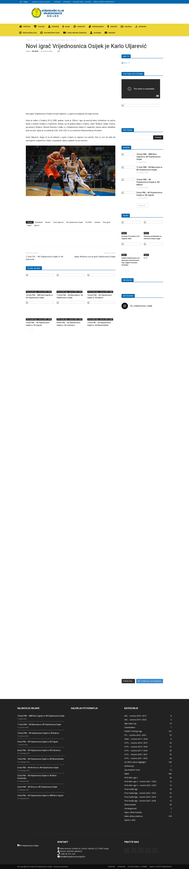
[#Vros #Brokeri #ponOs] (142, 409)
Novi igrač (106, 222)
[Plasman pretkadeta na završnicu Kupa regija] (153, 227)
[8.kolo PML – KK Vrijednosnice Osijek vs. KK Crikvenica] (71, 310)
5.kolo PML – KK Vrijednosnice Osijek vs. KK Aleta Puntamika (36, 777)
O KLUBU (41, 27)
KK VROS (89, 222)
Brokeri (48, 222)
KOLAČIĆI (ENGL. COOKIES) (82, 2)
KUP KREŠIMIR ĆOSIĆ (52, 33)
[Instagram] (157, 2)
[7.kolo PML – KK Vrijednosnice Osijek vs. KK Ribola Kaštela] (101, 310)
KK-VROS (35, 51)
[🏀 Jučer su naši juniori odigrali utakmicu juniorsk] (128, 358)
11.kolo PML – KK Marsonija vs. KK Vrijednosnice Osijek (39, 724)
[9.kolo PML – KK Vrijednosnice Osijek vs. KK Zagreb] (40, 310)
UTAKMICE (81, 27)
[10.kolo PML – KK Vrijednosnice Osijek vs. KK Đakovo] (101, 283)
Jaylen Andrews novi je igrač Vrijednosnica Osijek (94, 256)
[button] (168, 27)
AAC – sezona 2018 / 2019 (135, 716)
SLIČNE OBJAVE (33, 268)
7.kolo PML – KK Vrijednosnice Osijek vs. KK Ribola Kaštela (40, 759)
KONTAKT (57, 2)
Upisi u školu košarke (133, 812)
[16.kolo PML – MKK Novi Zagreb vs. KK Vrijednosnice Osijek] (40, 283)
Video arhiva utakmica (133, 816)
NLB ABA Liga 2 (131, 777)
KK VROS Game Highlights (135, 762)
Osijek (29, 225)
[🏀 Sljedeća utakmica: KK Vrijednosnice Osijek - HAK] (128, 421)
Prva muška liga (130, 789)
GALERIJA (128, 27)
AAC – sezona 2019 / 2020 (135, 719)
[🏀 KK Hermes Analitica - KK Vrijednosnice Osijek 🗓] (142, 659)
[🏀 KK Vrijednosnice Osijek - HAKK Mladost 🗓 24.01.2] (142, 327)
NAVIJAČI (113, 27)
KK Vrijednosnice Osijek (74, 222)
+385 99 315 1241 (67, 854)
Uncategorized (130, 808)
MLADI (67, 27)
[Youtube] (170, 2)
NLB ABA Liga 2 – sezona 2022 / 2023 (140, 785)
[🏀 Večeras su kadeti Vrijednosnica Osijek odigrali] (156, 572)
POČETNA (26, 27)
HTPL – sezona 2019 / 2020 (135, 746)
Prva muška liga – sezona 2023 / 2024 (140, 797)
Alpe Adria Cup (130, 723)
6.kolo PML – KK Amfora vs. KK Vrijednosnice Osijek (37, 768)
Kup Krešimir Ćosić (132, 770)
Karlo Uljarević (58, 222)
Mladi (124, 233)
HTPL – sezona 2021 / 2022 (135, 758)
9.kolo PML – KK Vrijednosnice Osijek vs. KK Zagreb (37, 742)
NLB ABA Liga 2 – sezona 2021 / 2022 (140, 781)
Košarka (97, 222)
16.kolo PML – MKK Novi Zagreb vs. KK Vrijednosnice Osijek (148, 156)
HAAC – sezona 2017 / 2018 (136, 739)
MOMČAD (55, 27)
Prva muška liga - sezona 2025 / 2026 (39, 292)
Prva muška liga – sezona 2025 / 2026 (140, 801)
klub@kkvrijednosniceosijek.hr (72, 856)
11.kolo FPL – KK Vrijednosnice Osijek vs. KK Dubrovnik (44, 257)
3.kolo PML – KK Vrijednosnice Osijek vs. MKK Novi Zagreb (40, 795)
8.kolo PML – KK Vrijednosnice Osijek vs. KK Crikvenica (38, 750)
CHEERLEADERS (98, 27)
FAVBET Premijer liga (133, 731)
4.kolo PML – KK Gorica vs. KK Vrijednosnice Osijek (37, 787)
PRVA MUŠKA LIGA (30, 33)
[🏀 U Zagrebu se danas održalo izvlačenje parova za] (156, 453)
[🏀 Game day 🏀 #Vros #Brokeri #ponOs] (156, 317)
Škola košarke (130, 804)
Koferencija (129, 766)
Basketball (39, 222)
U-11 (145, 258)
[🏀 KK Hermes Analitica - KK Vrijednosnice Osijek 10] (128, 655)
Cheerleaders (129, 727)
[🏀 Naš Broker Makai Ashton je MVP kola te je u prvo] (128, 545)
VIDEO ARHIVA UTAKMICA (77, 33)
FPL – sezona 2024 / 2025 (135, 735)
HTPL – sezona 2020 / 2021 (135, 754)
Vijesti (37, 40)
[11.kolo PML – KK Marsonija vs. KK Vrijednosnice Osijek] (71, 283)
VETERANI (97, 33)
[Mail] (161, 2)
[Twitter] (165, 2)
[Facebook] (153, 2)
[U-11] (153, 249)
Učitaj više (141, 205)
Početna (29, 40)
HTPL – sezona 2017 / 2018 (135, 750)
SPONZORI (66, 2)
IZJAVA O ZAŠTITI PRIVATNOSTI (103, 2)
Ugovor (36, 225)
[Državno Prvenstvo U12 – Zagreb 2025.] (131, 227)
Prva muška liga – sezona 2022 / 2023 (140, 793)
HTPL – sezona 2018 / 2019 (135, 743)
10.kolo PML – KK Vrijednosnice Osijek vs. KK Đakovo (148, 182)
